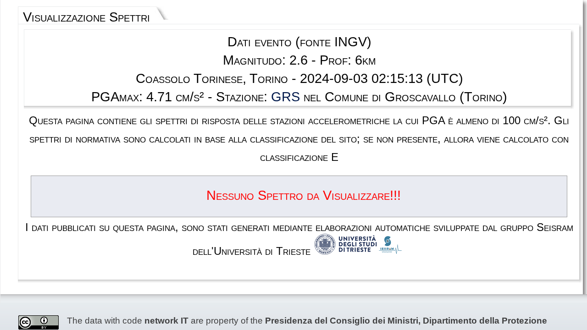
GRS (285, 96)
